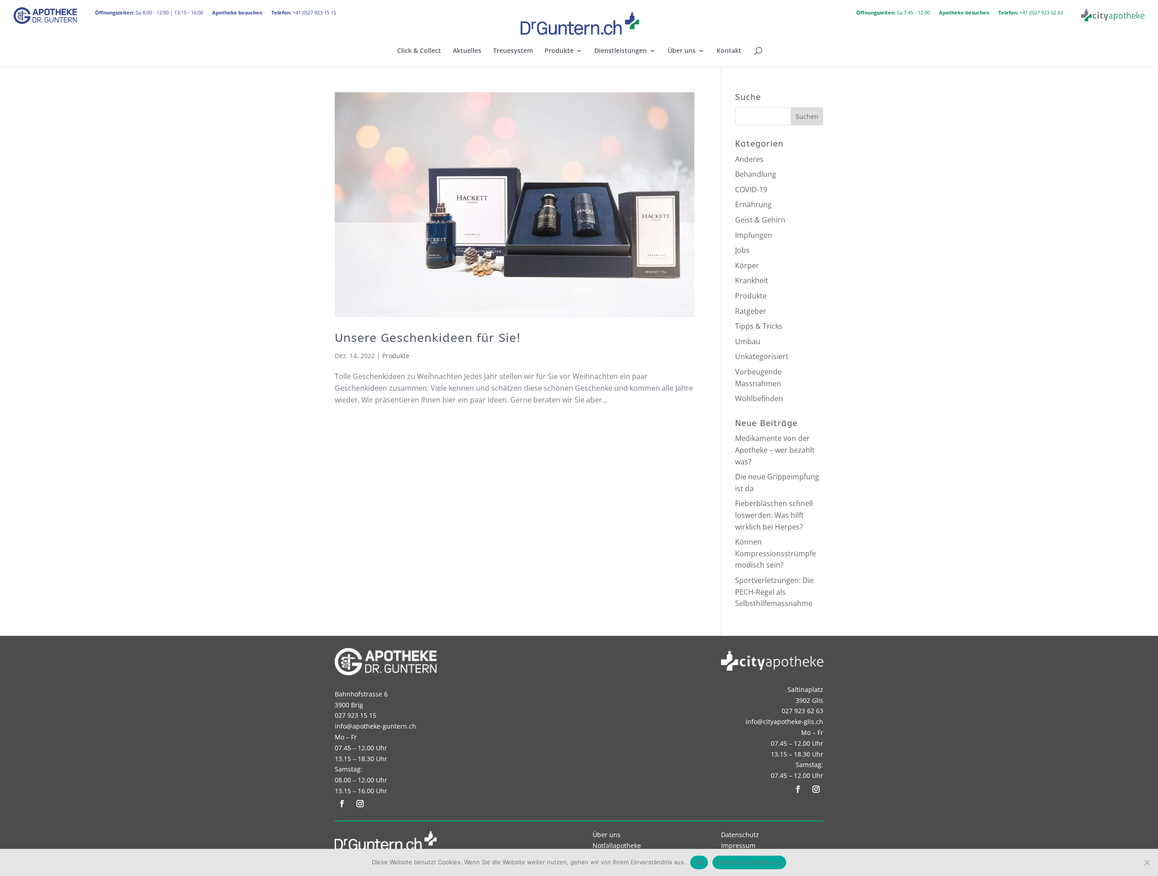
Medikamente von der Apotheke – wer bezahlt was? (775, 449)
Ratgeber (750, 311)
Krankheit (751, 280)
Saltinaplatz (805, 689)
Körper (747, 265)
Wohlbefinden (759, 398)
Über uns (682, 51)
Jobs (742, 250)
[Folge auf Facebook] (342, 803)
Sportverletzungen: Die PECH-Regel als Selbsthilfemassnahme (774, 591)
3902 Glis (809, 700)
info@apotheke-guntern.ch (375, 726)
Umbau (747, 341)
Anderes (749, 159)
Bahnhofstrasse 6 (361, 694)
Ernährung (753, 204)
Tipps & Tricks (759, 326)
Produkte (559, 51)
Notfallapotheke (617, 845)
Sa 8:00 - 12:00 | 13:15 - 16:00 (149, 12)
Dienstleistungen (620, 51)
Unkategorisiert (761, 356)
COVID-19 (751, 189)
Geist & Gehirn (760, 220)
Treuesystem (513, 51)
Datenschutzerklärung (749, 862)
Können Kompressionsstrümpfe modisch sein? (775, 553)
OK (699, 862)
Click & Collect (419, 51)
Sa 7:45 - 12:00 (893, 12)
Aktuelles (467, 51)
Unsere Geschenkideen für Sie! (428, 338)
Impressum (738, 845)
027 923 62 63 (802, 710)
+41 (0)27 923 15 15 (303, 12)
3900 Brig (349, 705)
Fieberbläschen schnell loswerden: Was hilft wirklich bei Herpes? (774, 514)
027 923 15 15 (355, 715)
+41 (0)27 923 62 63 (1030, 12)
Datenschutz (740, 834)
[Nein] (1146, 862)
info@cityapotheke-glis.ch (784, 721)
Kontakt (729, 51)
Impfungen (753, 235)
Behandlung (755, 174)
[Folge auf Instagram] (360, 803)
